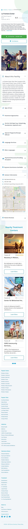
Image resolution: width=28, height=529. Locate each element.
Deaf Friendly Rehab (5, 497)
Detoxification (4, 480)
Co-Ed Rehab (4, 486)
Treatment (4, 478)
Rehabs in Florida (4, 373)
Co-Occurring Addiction (6, 499)
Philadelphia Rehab (5, 408)
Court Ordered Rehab (5, 443)
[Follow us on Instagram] (7, 517)
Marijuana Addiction (5, 464)
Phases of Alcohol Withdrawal (7, 435)
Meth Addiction (4, 468)
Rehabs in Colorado (5, 383)
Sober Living (3, 484)
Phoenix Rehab (4, 412)
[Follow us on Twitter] (4, 517)
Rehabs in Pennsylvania (6, 389)
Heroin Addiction (4, 472)
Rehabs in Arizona (5, 381)
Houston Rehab (4, 406)
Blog (2, 507)
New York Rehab (4, 414)
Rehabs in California (5, 375)
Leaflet (24, 211)
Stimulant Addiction (5, 453)
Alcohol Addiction (5, 457)
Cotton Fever (4, 431)
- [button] (4, 190)
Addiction (3, 424)
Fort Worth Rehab (5, 400)
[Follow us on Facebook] (2, 517)
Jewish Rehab (4, 488)
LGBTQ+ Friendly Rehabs (6, 433)
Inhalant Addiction (5, 466)
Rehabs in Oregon (5, 387)
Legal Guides (4, 441)
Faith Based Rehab (5, 495)
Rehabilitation (4, 482)
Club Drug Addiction (5, 470)
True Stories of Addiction (6, 509)
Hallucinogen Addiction (6, 462)
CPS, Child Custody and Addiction (8, 445)
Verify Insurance (4, 511)
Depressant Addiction (5, 455)
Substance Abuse (5, 451)
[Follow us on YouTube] (9, 517)
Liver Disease (4, 437)
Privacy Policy (20, 524)
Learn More (14, 271)
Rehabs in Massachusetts (6, 385)
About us (3, 504)
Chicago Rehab (4, 418)
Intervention (3, 439)
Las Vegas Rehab (4, 410)
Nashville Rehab (4, 404)
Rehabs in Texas (4, 379)
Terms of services (13, 524)
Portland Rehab (4, 416)
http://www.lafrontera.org (9, 179)
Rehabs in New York (5, 377)
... (8, 30)
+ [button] (4, 188)
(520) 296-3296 (7, 181)
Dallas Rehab (4, 402)
